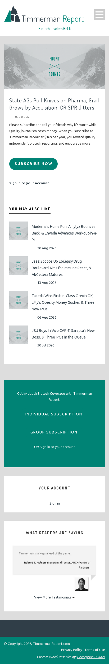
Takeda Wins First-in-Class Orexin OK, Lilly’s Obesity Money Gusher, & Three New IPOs (63, 302)
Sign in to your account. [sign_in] (29, 183)
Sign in (54, 503)
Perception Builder (91, 657)
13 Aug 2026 (46, 282)
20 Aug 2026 (46, 248)
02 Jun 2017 (22, 117)
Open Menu (99, 14)
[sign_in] (57, 447)
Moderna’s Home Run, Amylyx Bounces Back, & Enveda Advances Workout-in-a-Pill (64, 233)
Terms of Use (94, 650)
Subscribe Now (33, 164)
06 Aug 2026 (46, 317)
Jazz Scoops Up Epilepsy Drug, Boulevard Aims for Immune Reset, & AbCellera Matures (61, 268)
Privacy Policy (71, 650)
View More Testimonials (52, 597)
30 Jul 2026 (45, 345)
